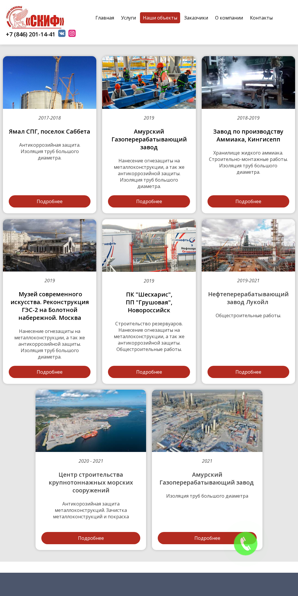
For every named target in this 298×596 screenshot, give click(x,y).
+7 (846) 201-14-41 (30, 34)
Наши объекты (160, 18)
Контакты (261, 18)
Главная (104, 18)
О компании (229, 18)
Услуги (128, 18)
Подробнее (50, 201)
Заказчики (196, 18)
